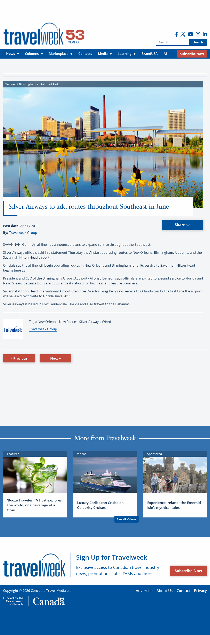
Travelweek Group (23, 232)
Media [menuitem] (103, 53)
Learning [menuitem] (124, 53)
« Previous (18, 358)
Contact (183, 590)
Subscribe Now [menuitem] (192, 54)
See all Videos (126, 519)
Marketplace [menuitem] (58, 53)
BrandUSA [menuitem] (150, 53)
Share (180, 224)
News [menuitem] (10, 53)
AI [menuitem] (165, 53)
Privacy (200, 590)
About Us (164, 590)
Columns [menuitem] (32, 53)
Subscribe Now (188, 570)
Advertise (144, 590)
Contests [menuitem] (85, 53)
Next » (55, 358)
